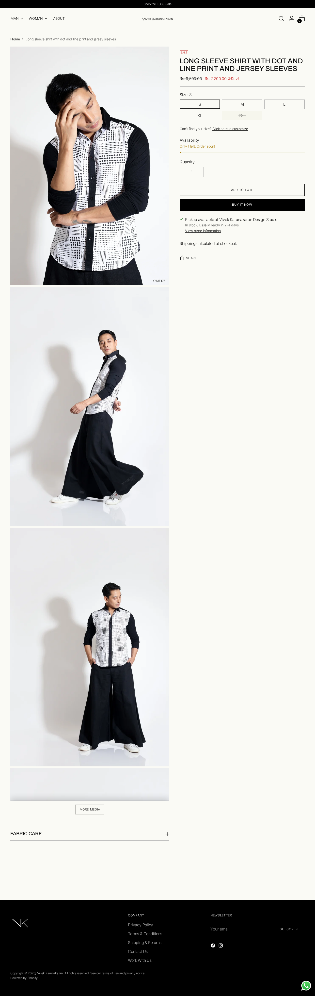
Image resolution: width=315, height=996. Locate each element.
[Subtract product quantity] (184, 172)
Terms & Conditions (145, 933)
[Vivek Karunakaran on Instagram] (221, 946)
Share (191, 258)
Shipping (187, 243)
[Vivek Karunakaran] (157, 18)
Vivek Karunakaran (50, 973)
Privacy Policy (140, 924)
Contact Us (138, 951)
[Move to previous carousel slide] (289, 883)
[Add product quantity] (199, 172)
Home (15, 39)
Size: (185, 94)
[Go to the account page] (292, 18)
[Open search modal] (281, 18)
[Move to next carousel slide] (300, 883)
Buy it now (242, 204)
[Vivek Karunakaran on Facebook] (213, 946)
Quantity (187, 161)
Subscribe (289, 929)
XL (199, 115)
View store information (203, 231)
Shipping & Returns (144, 942)
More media (90, 809)
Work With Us (139, 960)
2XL (242, 115)
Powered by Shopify (24, 978)
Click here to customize (230, 129)
